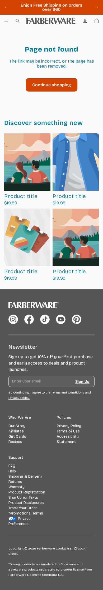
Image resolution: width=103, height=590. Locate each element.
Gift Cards (17, 436)
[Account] (85, 21)
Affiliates (16, 431)
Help (12, 471)
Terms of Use (68, 431)
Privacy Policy (69, 426)
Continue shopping (51, 84)
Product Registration (26, 492)
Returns (15, 482)
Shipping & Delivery (25, 476)
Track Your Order (22, 508)
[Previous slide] (6, 7)
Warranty (16, 487)
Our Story (16, 426)
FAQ (11, 466)
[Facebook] (29, 319)
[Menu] (6, 21)
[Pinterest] (76, 319)
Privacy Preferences (19, 521)
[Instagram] (13, 319)
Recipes (15, 442)
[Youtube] (60, 319)
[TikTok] (45, 319)
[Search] (17, 21)
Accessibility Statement (68, 439)
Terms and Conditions (67, 392)
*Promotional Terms (25, 513)
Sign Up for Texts (23, 497)
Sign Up (82, 381)
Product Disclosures (26, 503)
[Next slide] (97, 7)
